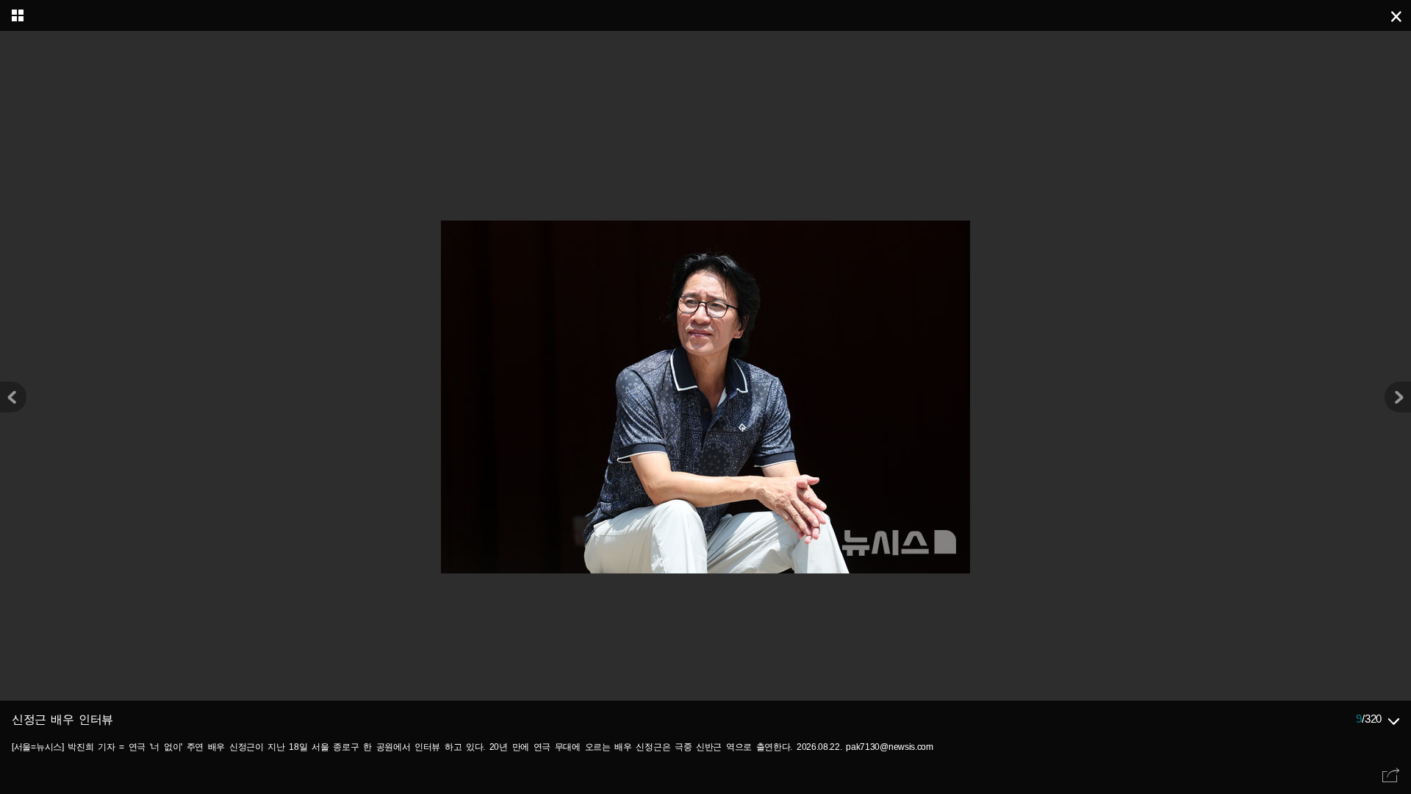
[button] (1398, 397)
